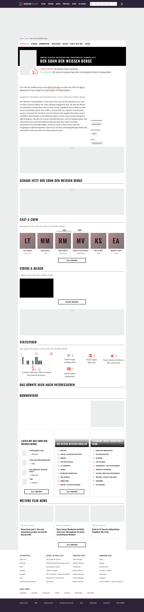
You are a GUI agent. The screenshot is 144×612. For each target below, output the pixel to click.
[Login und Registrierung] (121, 4)
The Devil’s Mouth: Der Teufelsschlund (108, 473)
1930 (31, 479)
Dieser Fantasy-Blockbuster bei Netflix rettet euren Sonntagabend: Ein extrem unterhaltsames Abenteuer (70, 532)
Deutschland (96, 124)
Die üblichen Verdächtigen (68, 473)
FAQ (21, 567)
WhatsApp (78, 593)
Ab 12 (94, 134)
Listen (87, 44)
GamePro (106, 603)
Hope (101, 559)
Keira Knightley (78, 578)
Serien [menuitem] (51, 4)
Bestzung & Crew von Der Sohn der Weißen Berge (42, 226)
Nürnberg (49, 582)
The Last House (100, 462)
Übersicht (24, 44)
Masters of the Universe (103, 469)
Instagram (46, 593)
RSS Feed (90, 593)
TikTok (57, 593)
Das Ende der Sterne (53, 559)
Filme (27, 38)
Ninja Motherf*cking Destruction (57, 563)
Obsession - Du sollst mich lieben (106, 477)
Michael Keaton (78, 574)
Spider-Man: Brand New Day (104, 450)
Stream (34, 44)
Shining (63, 469)
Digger (101, 563)
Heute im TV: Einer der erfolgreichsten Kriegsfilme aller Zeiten (105, 530)
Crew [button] (79, 230)
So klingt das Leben (53, 567)
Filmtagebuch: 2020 (37, 450)
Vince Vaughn (78, 559)
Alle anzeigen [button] (72, 260)
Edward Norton (78, 563)
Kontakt (22, 574)
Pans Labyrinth (65, 477)
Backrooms (99, 481)
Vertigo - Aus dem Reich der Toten (71, 454)
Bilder (65, 44)
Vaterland (102, 574)
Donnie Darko (65, 481)
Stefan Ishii (35, 454)
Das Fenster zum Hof (67, 462)
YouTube (34, 593)
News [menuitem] (58, 4)
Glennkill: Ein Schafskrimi (55, 578)
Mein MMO (120, 603)
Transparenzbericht (66, 603)
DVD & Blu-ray (76, 44)
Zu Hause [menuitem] (82, 4)
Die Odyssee (99, 458)
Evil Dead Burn (100, 485)
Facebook (23, 593)
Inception (63, 450)
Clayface (102, 578)
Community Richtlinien (28, 582)
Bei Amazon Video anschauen (66, 69)
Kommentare (44, 44)
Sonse (33, 464)
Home (22, 38)
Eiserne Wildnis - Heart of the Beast (111, 582)
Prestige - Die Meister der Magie (70, 485)
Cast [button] (64, 230)
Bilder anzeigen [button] (72, 302)
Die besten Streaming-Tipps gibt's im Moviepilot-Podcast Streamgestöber (81, 72)
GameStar (93, 603)
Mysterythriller (97, 143)
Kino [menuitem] (74, 4)
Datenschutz (48, 603)
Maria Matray (64, 90)
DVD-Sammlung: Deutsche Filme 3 (38, 470)
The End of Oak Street (102, 454)
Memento (63, 458)
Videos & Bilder (31, 268)
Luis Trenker (36, 90)
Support (22, 570)
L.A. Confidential (65, 466)
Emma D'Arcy (77, 570)
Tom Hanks (77, 567)
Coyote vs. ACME (105, 570)
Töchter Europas (52, 570)
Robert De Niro (78, 582)
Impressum (24, 603)
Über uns (23, 559)
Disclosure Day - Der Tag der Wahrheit (108, 466)
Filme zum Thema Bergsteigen (40, 460)
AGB (35, 603)
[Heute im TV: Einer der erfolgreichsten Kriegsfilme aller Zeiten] (107, 514)
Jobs (81, 603)
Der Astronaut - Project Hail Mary (58, 574)
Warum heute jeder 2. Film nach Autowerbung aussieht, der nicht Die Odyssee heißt (34, 532)
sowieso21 (34, 483)
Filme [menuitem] (43, 4)
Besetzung (56, 44)
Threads (67, 593)
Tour (21, 578)
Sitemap (23, 563)
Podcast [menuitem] (66, 4)
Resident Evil (103, 567)
